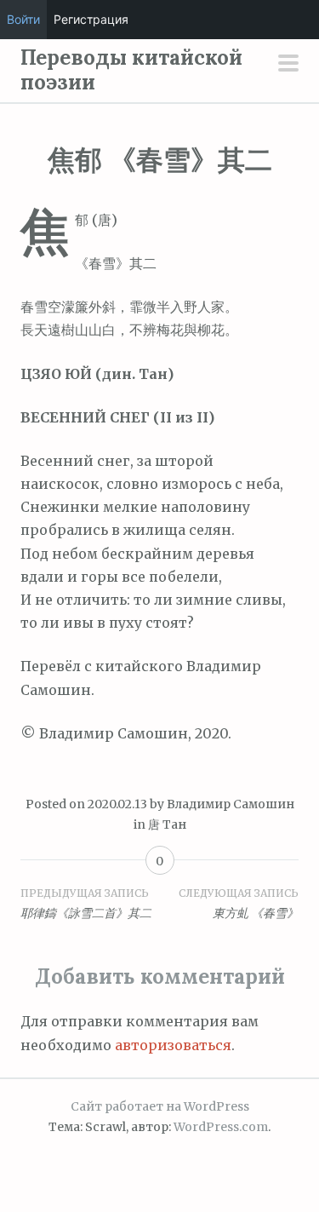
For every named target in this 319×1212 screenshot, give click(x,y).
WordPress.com (221, 1126)
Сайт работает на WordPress (160, 1106)
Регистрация (91, 19)
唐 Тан (167, 824)
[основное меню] (288, 65)
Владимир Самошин (230, 804)
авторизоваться (173, 1045)
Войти (23, 19)
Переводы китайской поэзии (131, 69)
